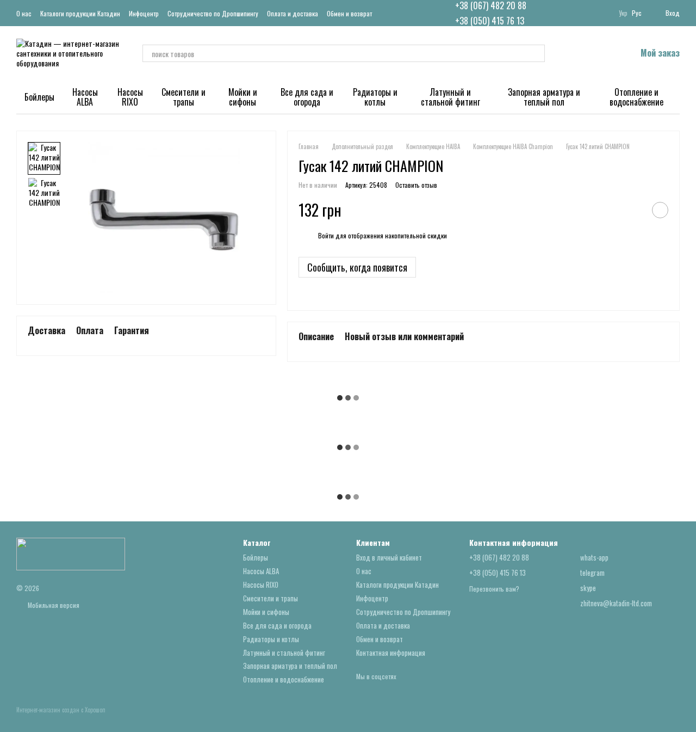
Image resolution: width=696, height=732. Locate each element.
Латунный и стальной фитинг (450, 96)
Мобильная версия (52, 605)
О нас (24, 13)
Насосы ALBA (85, 96)
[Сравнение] (571, 53)
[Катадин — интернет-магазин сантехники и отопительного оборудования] (70, 553)
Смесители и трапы (183, 96)
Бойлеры (39, 96)
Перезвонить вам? (494, 589)
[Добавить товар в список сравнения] (633, 210)
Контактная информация (390, 652)
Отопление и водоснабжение (636, 96)
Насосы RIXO (130, 96)
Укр (623, 13)
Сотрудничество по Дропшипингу (212, 13)
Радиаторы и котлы (375, 96)
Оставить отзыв (416, 184)
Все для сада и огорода (307, 96)
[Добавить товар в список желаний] (660, 210)
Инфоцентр (144, 13)
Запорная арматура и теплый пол (544, 96)
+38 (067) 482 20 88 (490, 5)
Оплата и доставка (292, 13)
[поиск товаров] (536, 53)
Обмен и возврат (349, 13)
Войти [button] (326, 235)
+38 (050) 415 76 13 (489, 20)
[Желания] (599, 53)
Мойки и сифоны (242, 96)
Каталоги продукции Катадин (80, 13)
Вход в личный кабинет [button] (389, 557)
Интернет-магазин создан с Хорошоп (60, 710)
